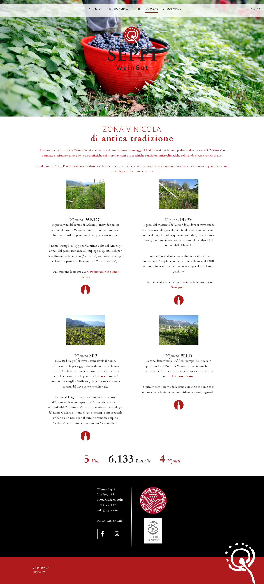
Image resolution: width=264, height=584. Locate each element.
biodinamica (117, 9)
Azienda (95, 9)
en (254, 9)
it (259, 9)
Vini (136, 9)
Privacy (39, 572)
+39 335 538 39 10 (108, 505)
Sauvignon (178, 287)
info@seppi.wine (108, 510)
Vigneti (151, 9)
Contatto (172, 9)
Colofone (41, 568)
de (248, 9)
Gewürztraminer (98, 272)
